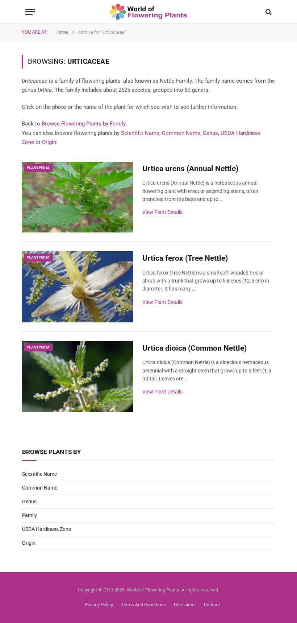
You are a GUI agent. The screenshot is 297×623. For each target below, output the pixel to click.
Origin (49, 142)
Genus (210, 133)
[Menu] (30, 12)
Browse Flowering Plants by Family (83, 123)
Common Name (181, 133)
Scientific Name (140, 133)
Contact (212, 604)
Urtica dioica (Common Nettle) (194, 348)
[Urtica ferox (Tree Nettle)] (77, 286)
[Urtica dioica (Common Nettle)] (77, 376)
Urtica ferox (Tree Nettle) (185, 258)
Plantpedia (38, 168)
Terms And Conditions (143, 604)
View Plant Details (162, 212)
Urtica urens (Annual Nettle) (190, 168)
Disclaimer (185, 604)
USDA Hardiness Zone (46, 529)
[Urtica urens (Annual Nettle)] (77, 197)
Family (29, 515)
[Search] (268, 12)
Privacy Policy (99, 604)
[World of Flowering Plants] (149, 12)
